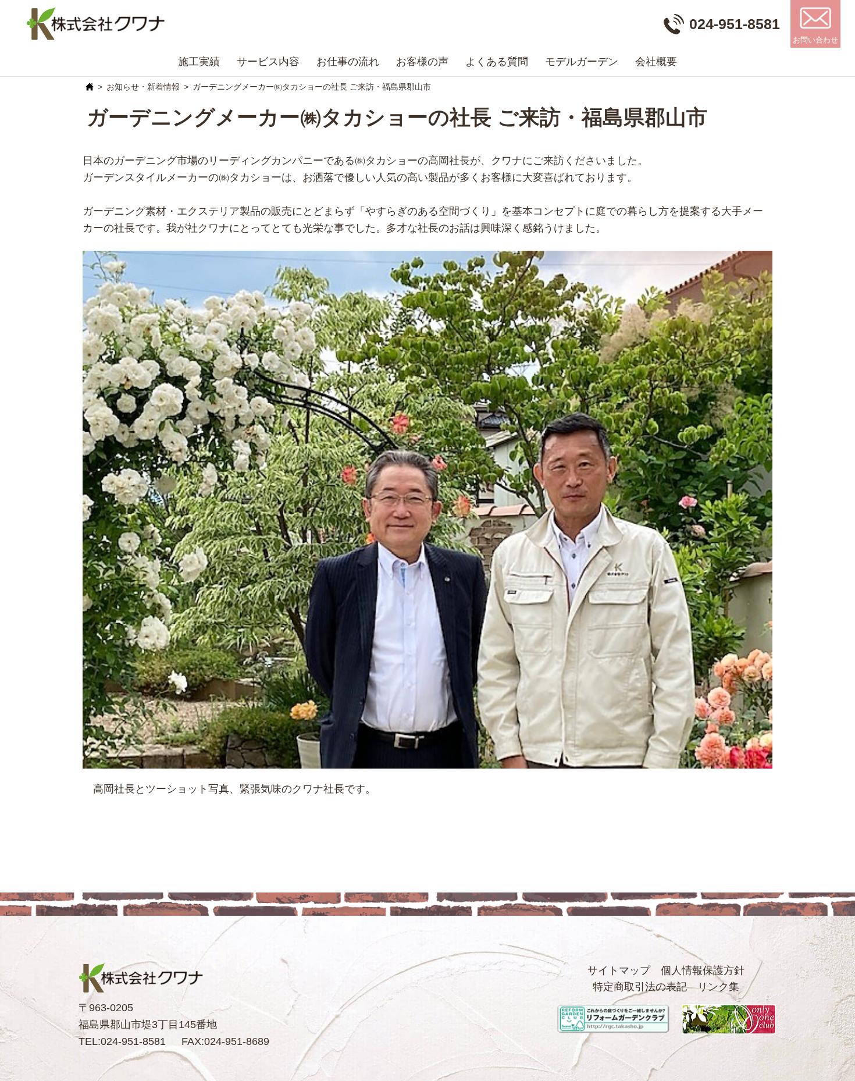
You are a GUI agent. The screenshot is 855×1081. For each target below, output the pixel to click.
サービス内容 (268, 61)
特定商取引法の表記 (640, 987)
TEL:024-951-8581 (122, 1041)
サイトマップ (618, 970)
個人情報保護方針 (702, 970)
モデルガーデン (581, 61)
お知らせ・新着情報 (143, 86)
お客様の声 (422, 61)
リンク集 (718, 987)
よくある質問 (496, 61)
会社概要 (656, 61)
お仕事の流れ (347, 61)
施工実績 (199, 61)
